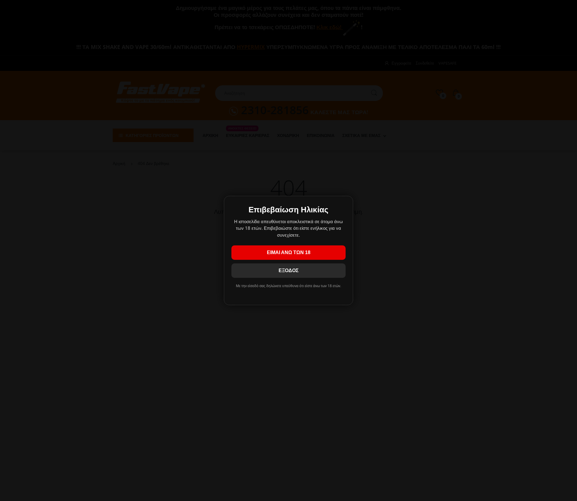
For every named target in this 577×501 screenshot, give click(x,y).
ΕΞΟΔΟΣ (289, 270)
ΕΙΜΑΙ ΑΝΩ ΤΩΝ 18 (288, 252)
